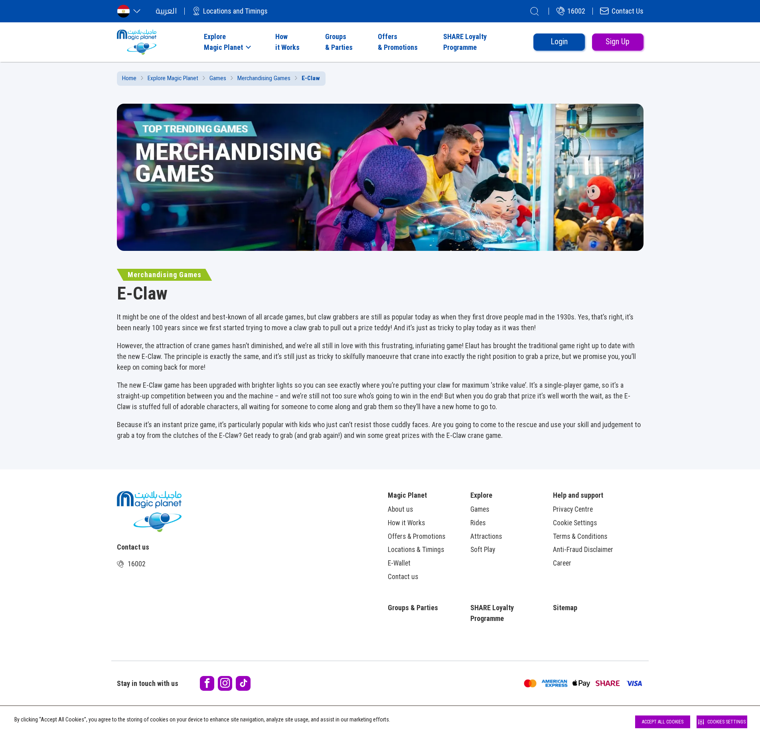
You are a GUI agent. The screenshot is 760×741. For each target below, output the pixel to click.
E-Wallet (399, 563)
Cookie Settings (575, 523)
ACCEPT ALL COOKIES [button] (662, 722)
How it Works (406, 523)
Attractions (486, 536)
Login (559, 41)
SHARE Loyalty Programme (492, 613)
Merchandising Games (263, 78)
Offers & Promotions (416, 536)
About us (400, 509)
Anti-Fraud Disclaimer (583, 550)
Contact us (403, 577)
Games (217, 78)
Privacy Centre (573, 509)
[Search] (534, 11)
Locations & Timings (416, 550)
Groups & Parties (413, 607)
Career (562, 563)
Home (129, 78)
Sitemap (565, 607)
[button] (226, 42)
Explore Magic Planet (173, 78)
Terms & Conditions (580, 536)
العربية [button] (166, 11)
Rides (478, 523)
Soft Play (482, 550)
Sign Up (618, 41)
